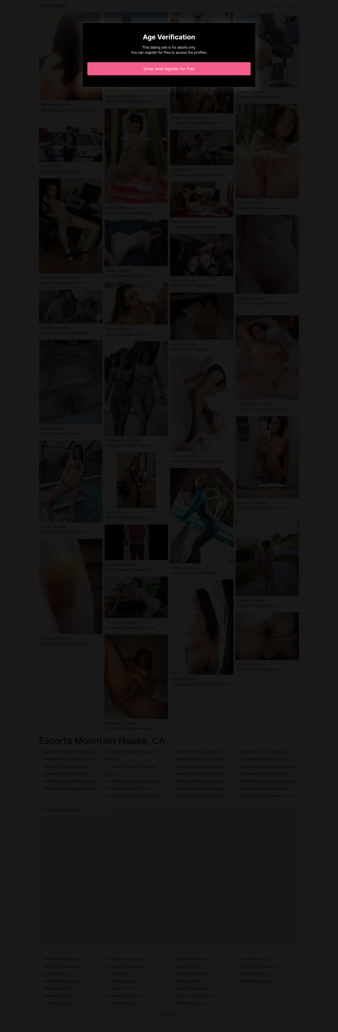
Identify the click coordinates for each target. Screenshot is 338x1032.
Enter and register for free (169, 68)
